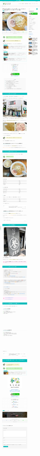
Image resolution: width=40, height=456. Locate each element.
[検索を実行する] (37, 9)
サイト (4, 442)
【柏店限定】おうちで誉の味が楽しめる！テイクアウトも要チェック (12, 83)
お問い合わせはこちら (31, 33)
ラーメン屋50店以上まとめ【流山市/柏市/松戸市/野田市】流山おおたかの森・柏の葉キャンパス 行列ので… (17, 46)
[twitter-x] (35, 1)
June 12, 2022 (12, 294)
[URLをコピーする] (0, 229)
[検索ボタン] (37, 4)
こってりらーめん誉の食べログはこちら (9, 297)
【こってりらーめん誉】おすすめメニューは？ (10, 82)
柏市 (8, 410)
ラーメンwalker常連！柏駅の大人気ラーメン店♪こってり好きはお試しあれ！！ (13, 88)
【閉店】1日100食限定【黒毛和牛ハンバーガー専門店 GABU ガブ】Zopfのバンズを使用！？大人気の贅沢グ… (17, 53)
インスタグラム (15, 406)
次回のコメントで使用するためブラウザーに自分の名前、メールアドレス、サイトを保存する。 (13, 444)
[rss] (37, 1)
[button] (6, 32)
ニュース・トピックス (31, 24)
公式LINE (22, 0)
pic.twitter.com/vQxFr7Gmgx (22, 293)
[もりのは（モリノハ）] (6, 3)
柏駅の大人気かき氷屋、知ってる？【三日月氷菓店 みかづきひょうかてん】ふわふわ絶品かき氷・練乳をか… (17, 58)
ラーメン (6, 410)
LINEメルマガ (15, 401)
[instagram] (36, 1)
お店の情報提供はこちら (31, 34)
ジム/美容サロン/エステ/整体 (32, 23)
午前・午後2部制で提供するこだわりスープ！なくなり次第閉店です (12, 81)
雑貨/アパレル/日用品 (31, 29)
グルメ (3, 410)
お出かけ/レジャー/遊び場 (32, 18)
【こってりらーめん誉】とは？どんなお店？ (10, 80)
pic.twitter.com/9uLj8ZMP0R (7, 282)
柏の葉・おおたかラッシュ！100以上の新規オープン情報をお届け (15, 396)
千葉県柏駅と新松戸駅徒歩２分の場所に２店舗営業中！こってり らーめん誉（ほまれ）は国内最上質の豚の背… (17, 354)
